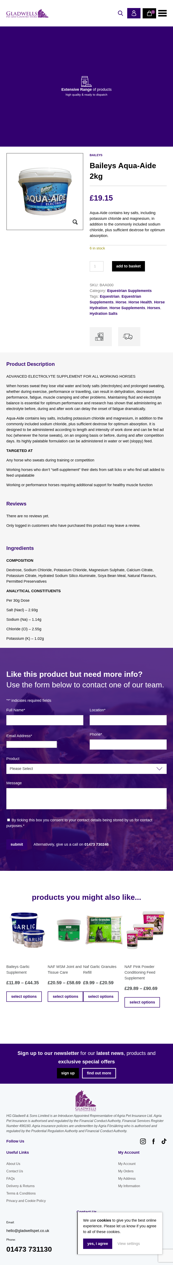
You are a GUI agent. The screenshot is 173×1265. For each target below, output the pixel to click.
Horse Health (140, 302)
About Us (13, 1164)
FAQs (10, 1178)
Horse (121, 302)
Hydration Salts (104, 313)
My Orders (126, 1171)
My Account (126, 1164)
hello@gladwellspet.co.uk (27, 1231)
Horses (153, 308)
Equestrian (109, 296)
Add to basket (128, 266)
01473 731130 (29, 1249)
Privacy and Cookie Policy (26, 1201)
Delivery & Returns (20, 1186)
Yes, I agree (97, 1244)
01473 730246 (96, 844)
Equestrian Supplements (129, 291)
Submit (17, 844)
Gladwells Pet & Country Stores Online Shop (27, 13)
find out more (99, 1073)
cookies (104, 1220)
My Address (127, 1178)
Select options (24, 996)
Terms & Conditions (21, 1193)
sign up (68, 1073)
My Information (129, 1186)
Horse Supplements (127, 308)
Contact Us (14, 1171)
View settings (129, 1244)
